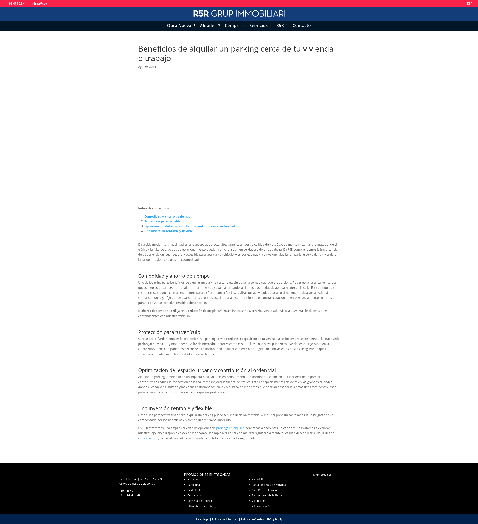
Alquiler (208, 26)
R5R (280, 26)
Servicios (258, 26)
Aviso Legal (202, 519)
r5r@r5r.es (126, 490)
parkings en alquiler (230, 428)
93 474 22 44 (132, 495)
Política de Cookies (252, 519)
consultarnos (147, 438)
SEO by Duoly (274, 519)
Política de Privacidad (225, 519)
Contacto (302, 26)
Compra (233, 26)
